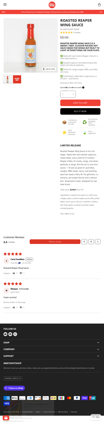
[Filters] (91, 241)
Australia (11, 378)
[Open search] (84, 241)
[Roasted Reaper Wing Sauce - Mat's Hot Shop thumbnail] (7, 79)
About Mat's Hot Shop (11, 412)
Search (38, 412)
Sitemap (74, 412)
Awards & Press (27, 412)
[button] (66, 32)
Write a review (55, 241)
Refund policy (63, 412)
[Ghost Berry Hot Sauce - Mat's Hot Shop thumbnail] (17, 79)
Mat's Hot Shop (71, 29)
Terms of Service (49, 412)
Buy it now (80, 111)
